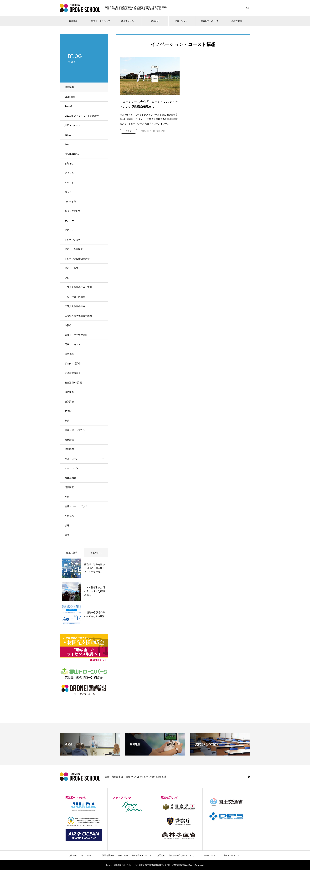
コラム (68, 191)
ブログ (68, 277)
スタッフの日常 (73, 210)
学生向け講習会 (73, 363)
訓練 (67, 525)
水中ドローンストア (232, 855)
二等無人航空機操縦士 (76, 306)
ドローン (69, 230)
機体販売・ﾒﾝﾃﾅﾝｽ (209, 21)
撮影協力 (69, 392)
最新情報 (73, 21)
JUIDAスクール (72, 125)
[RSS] (249, 777)
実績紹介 (155, 21)
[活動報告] (155, 754)
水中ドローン (71, 468)
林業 (67, 420)
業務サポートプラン (75, 430)
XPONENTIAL (72, 153)
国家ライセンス (73, 344)
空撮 (67, 496)
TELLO (68, 134)
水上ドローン (71, 458)
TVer (67, 144)
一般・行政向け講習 (75, 296)
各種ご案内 (236, 21)
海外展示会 (70, 477)
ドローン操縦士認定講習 (77, 258)
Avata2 (68, 106)
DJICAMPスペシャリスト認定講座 (82, 115)
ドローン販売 (71, 268)
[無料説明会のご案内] (220, 754)
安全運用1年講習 (73, 382)
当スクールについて (100, 21)
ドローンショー (182, 21)
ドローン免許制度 (74, 249)
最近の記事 (72, 552)
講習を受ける (127, 21)
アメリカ (69, 172)
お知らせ (69, 163)
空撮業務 (69, 515)
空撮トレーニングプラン (77, 506)
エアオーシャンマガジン (208, 855)
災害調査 (69, 487)
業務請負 (69, 439)
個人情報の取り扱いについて (181, 855)
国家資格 (69, 353)
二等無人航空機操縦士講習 (78, 315)
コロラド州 (70, 201)
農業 (67, 534)
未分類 (68, 411)
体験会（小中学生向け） (77, 334)
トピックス (96, 552)
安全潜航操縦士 (73, 372)
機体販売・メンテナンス (142, 855)
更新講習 (69, 401)
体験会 (68, 325)
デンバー (69, 220)
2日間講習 (70, 96)
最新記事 (69, 87)
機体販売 (69, 449)
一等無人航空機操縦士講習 (78, 287)
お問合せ (161, 855)
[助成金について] (90, 754)
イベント (69, 182)
